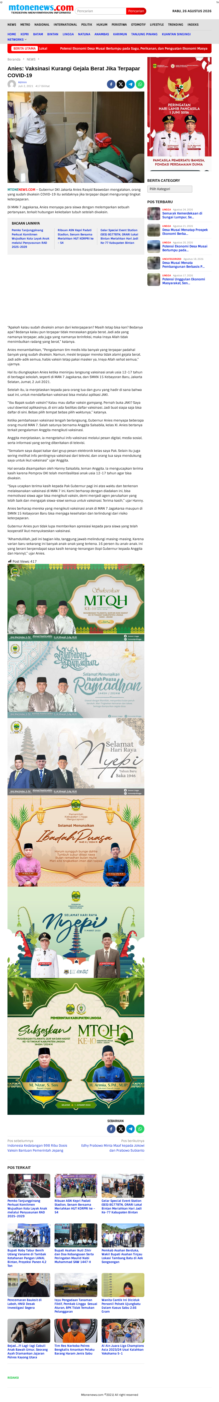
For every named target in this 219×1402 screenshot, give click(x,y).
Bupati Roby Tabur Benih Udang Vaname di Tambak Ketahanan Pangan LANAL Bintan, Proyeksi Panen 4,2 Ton (26, 1258)
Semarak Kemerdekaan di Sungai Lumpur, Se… (182, 215)
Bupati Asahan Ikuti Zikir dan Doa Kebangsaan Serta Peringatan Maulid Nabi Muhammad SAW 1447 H (74, 1256)
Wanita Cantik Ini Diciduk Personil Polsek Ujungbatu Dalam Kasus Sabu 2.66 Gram (121, 1305)
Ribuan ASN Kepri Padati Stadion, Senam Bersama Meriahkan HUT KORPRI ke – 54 (75, 1206)
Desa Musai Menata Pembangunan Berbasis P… (183, 265)
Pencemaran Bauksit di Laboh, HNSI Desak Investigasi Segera (24, 1304)
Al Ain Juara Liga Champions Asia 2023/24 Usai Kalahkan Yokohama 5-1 (123, 1349)
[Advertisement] (113, 290)
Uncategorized (171, 258)
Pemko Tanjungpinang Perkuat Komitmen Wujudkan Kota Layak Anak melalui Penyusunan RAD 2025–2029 (30, 238)
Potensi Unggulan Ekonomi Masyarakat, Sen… (183, 281)
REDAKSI (13, 1378)
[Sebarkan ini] (111, 84)
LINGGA (166, 209)
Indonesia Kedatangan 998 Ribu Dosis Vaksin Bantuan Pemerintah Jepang (37, 1146)
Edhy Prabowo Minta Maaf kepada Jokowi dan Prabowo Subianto (112, 1146)
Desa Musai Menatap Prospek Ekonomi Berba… (185, 232)
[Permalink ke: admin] (11, 84)
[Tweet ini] (121, 84)
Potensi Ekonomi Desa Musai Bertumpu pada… (184, 248)
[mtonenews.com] (41, 11)
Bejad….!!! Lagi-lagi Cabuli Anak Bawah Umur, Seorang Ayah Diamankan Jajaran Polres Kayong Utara (27, 1351)
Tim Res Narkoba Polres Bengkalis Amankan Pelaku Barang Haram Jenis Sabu (75, 1349)
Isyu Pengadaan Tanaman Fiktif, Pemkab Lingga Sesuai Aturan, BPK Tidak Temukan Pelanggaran (76, 1305)
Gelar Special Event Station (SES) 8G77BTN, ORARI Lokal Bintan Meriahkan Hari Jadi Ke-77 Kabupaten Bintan (122, 1206)
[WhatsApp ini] (140, 84)
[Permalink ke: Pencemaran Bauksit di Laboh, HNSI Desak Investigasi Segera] (28, 1285)
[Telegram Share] (130, 84)
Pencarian (136, 11)
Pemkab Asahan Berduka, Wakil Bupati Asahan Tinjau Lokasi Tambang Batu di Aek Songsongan (122, 1256)
